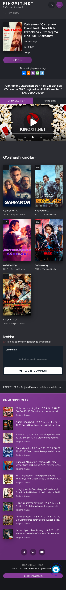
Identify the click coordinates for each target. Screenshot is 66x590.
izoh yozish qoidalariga (27, 341)
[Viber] (33, 73)
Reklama (33, 568)
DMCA (14, 568)
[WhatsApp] (37, 73)
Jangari (27, 52)
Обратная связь (46, 568)
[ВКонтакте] (24, 73)
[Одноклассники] (28, 73)
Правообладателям (33, 575)
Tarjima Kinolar (29, 387)
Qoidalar (23, 568)
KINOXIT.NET (9, 387)
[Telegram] (42, 73)
